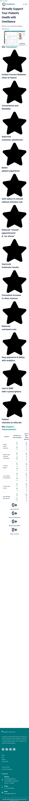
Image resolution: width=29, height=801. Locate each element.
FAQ (3, 757)
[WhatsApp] (10, 749)
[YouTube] (14, 749)
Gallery (4, 759)
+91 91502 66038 (9, 788)
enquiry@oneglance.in (10, 793)
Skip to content (3, 1)
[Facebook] (3, 749)
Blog (3, 755)
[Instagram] (6, 749)
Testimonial (5, 761)
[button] (5, 29)
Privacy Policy (6, 767)
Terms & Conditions (7, 769)
